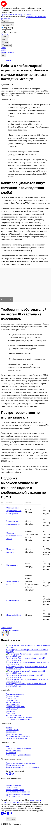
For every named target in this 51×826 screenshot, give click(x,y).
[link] (5, 42)
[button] (3, 48)
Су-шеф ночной (12, 600)
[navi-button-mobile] (3, 55)
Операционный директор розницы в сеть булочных (13, 511)
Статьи (8, 60)
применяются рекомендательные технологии (21, 801)
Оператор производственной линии (14, 536)
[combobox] (11, 819)
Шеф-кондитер (12, 565)
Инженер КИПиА (13, 615)
